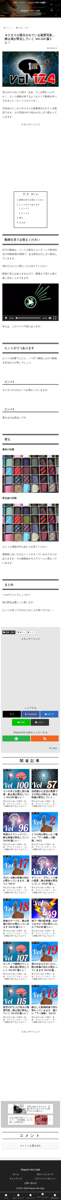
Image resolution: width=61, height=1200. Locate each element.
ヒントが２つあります (29, 204)
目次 (26, 194)
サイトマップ (16, 1178)
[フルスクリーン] (54, 318)
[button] (30, 302)
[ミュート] (50, 318)
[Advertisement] (30, 157)
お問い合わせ (30, 1183)
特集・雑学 (10, 632)
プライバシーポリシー (45, 1178)
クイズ (32, 632)
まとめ (22, 222)
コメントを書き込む (30, 1145)
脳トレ (22, 632)
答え (21, 218)
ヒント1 (25, 208)
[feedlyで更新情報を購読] (16, 738)
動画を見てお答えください (31, 200)
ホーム (16, 1174)
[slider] (28, 318)
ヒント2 (25, 213)
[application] (30, 302)
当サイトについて (45, 1174)
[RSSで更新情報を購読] (45, 738)
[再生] (6, 318)
